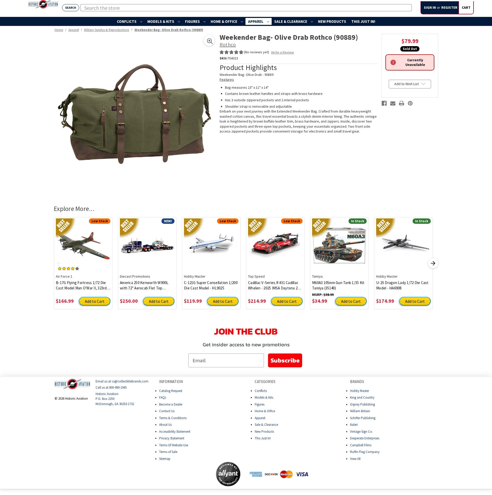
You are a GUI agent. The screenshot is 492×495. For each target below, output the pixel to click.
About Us (165, 424)
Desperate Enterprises (364, 438)
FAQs (162, 397)
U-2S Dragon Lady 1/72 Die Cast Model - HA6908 (402, 285)
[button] (195, 474)
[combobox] (246, 7)
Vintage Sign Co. (361, 431)
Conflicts (127, 21)
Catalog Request (170, 391)
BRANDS (357, 381)
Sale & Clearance (291, 21)
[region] (135, 115)
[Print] (401, 103)
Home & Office (224, 21)
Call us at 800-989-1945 (111, 387)
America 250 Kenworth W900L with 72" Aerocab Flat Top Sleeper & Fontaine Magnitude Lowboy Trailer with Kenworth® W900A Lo (146, 285)
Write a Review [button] (282, 52)
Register (449, 7)
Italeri (354, 424)
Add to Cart (95, 301)
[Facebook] (384, 103)
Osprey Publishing (362, 404)
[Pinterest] (410, 103)
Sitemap (164, 459)
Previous (59, 263)
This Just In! (363, 21)
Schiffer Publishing (362, 418)
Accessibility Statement (174, 431)
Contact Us (167, 411)
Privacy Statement (171, 438)
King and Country (362, 397)
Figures (193, 21)
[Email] (392, 103)
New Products (332, 21)
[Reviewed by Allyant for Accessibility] (228, 474)
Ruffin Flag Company (365, 452)
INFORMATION (171, 381)
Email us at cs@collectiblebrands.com (122, 381)
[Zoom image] (209, 40)
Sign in (430, 7)
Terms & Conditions (173, 418)
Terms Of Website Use (173, 445)
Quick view (83, 241)
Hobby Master (359, 391)
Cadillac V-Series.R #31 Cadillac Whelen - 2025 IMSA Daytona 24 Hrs (273, 285)
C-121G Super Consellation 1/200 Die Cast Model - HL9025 (211, 285)
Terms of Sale (168, 452)
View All (355, 459)
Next (433, 263)
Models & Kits (161, 21)
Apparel (256, 21)
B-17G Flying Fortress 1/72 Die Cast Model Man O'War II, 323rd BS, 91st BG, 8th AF (81, 285)
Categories (265, 381)
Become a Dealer (170, 404)
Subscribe (285, 360)
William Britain (360, 411)
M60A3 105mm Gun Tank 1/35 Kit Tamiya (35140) (338, 285)
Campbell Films (360, 445)
